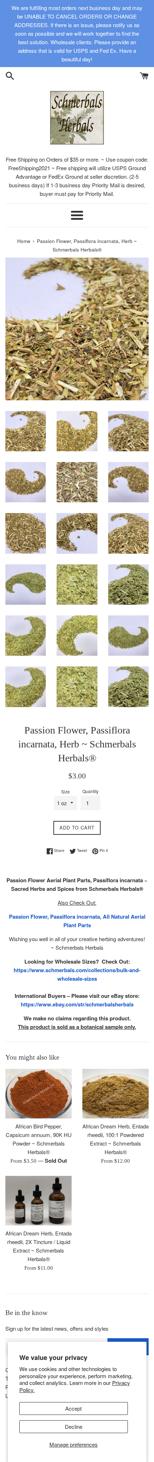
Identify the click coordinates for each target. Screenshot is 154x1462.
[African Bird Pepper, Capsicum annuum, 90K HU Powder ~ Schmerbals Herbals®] (38, 1093)
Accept (73, 1408)
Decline (73, 1426)
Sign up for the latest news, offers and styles (57, 1328)
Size (65, 791)
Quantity (90, 791)
